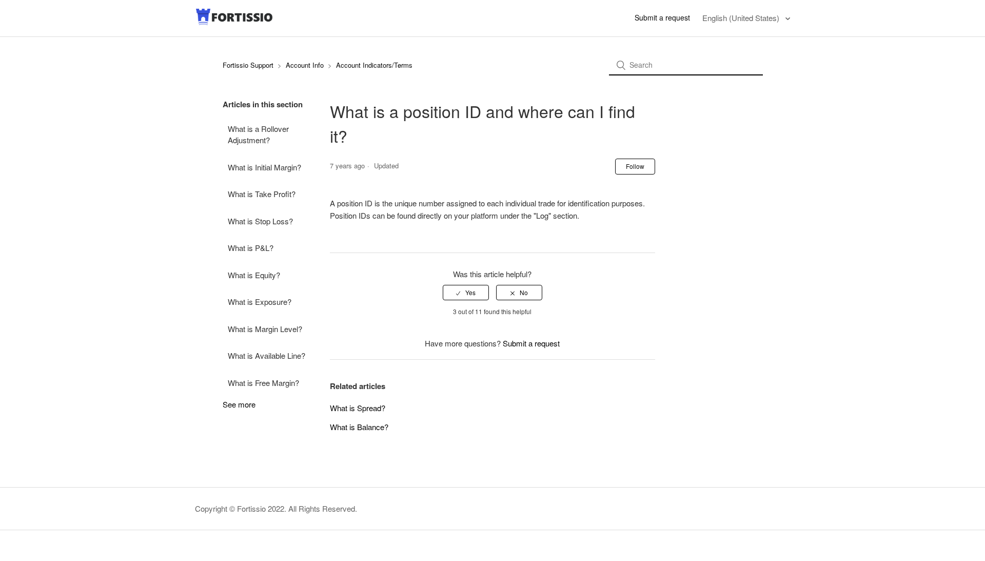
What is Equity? (254, 274)
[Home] (234, 22)
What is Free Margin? (263, 382)
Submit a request (662, 17)
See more (239, 404)
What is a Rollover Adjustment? (258, 134)
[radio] (466, 292)
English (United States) (741, 17)
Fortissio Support (249, 65)
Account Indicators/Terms (374, 65)
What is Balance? (359, 426)
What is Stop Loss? (260, 221)
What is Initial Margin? (264, 167)
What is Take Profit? (262, 193)
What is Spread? (357, 407)
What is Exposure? (259, 301)
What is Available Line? (266, 355)
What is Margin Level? (265, 328)
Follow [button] (635, 166)
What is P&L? (250, 247)
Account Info (305, 65)
